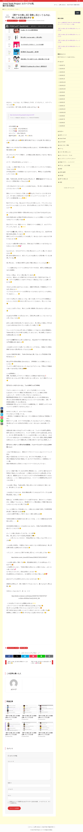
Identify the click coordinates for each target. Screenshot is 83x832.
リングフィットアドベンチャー (68, 158)
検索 (77, 12)
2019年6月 (62, 122)
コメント (11, 761)
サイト (9, 795)
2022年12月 (62, 82)
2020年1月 (62, 105)
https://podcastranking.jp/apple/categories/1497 (22, 115)
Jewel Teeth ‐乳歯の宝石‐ (48, 827)
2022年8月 (62, 95)
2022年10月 (62, 89)
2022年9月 (62, 92)
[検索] (79, 1)
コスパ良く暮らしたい (65, 152)
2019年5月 (62, 126)
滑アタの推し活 (22, 20)
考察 (61, 182)
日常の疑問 (62, 172)
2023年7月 (62, 65)
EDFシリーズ (63, 135)
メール (10, 789)
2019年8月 (62, 116)
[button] (9, 656)
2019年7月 (62, 119)
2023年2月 (62, 75)
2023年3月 (62, 72)
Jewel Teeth (63, 138)
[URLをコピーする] (49, 656)
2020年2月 (62, 102)
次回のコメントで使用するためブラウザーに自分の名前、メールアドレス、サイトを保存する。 (29, 802)
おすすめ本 (62, 141)
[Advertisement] (29, 84)
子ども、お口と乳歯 (65, 165)
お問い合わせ (37, 827)
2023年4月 (62, 68)
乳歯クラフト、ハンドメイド (67, 162)
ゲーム (61, 148)
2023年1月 (62, 78)
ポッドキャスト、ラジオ (12, 20)
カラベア (14, 689)
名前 (10, 782)
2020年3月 (62, 99)
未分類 (61, 175)
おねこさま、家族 (64, 145)
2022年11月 (62, 85)
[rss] (77, 1)
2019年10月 (62, 112)
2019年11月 (62, 109)
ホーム (30, 827)
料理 (61, 168)
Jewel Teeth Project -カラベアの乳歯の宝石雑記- (18, 5)
